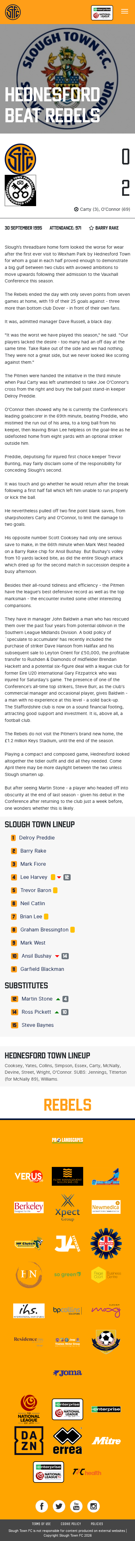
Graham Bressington (44, 929)
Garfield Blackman (42, 969)
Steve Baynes (38, 1025)
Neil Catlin (32, 903)
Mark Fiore (33, 864)
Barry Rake (33, 851)
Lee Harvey (33, 877)
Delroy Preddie (37, 837)
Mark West (33, 942)
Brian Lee (31, 916)
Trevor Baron (35, 890)
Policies (97, 1524)
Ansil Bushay (36, 956)
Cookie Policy (71, 1524)
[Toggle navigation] (124, 11)
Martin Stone (37, 998)
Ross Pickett (36, 1012)
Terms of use (41, 1524)
